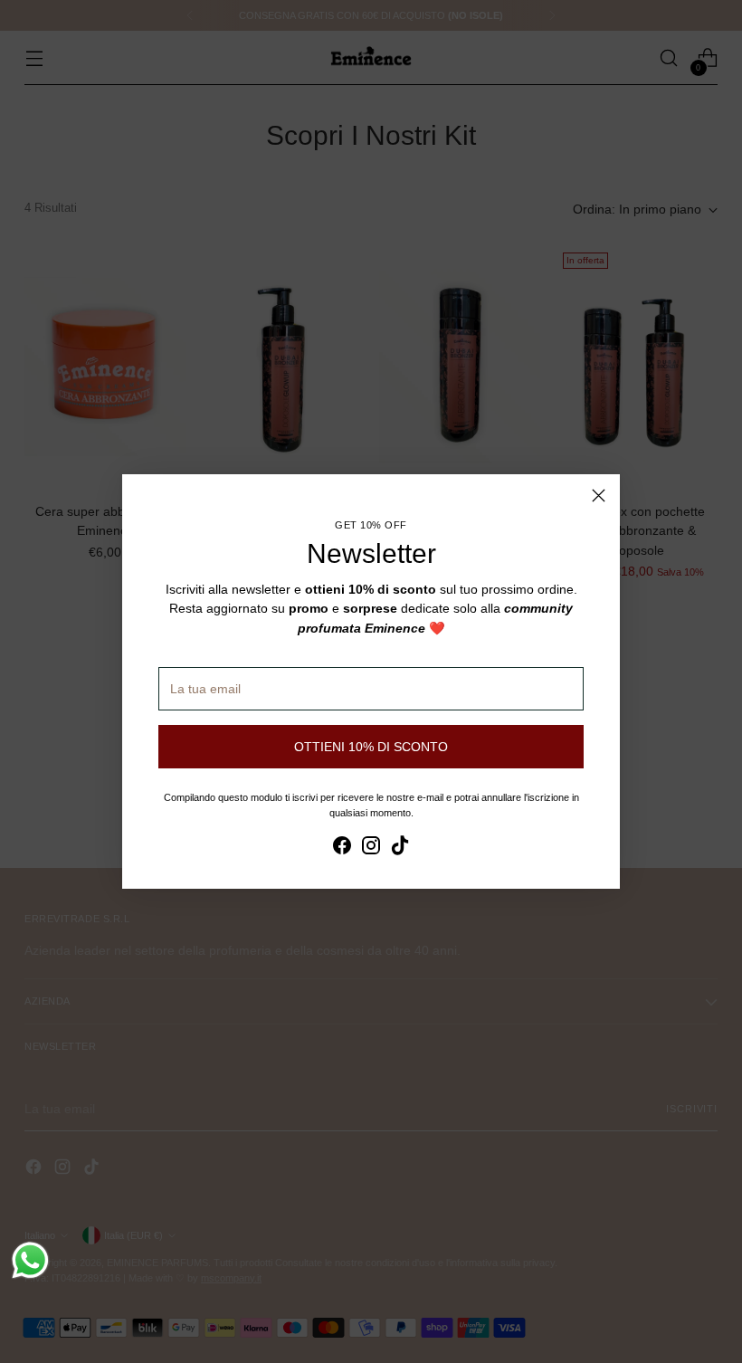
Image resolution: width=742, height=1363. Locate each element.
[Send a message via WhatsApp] (30, 1260)
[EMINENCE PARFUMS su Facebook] (342, 848)
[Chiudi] (599, 495)
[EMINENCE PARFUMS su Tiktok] (400, 848)
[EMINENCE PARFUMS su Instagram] (371, 848)
